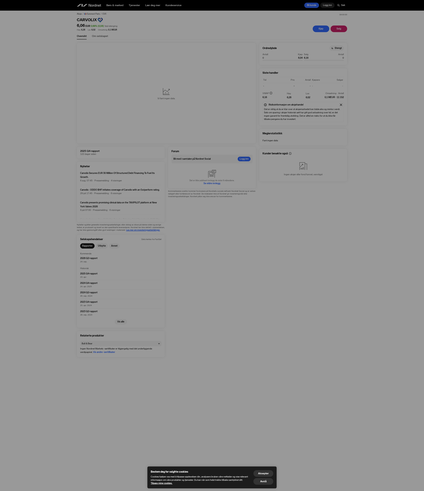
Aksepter (263, 473)
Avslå (263, 481)
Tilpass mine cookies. (161, 483)
